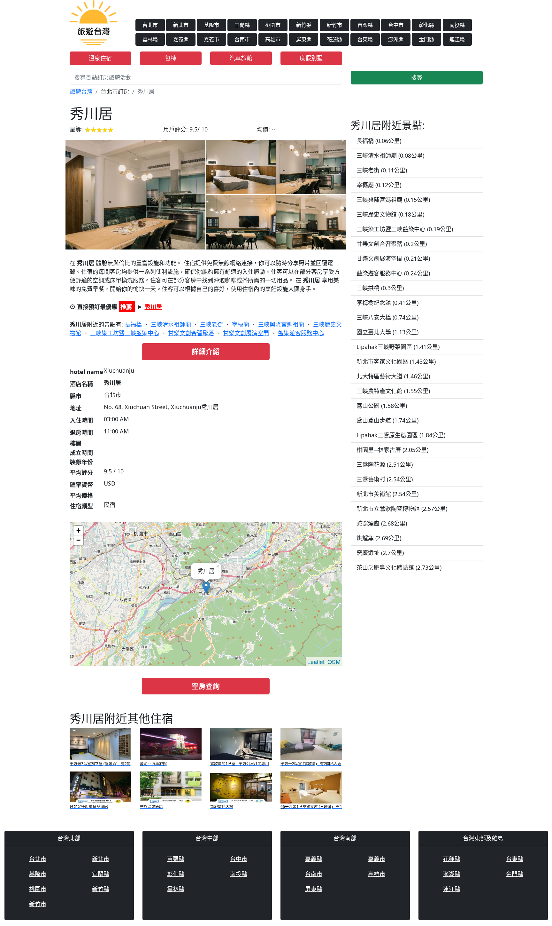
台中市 (395, 24)
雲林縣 (150, 39)
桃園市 (272, 24)
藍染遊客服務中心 (301, 333)
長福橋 (133, 324)
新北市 (180, 24)
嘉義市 (211, 39)
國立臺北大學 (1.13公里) (387, 332)
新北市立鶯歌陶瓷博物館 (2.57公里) (401, 508)
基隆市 (211, 24)
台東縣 (365, 39)
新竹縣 (303, 24)
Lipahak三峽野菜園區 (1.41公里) (398, 347)
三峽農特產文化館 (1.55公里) (393, 391)
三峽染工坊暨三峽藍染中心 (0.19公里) (404, 229)
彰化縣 (426, 24)
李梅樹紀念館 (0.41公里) (387, 302)
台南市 (242, 39)
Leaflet (316, 661)
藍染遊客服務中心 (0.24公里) (393, 273)
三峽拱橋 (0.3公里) (380, 288)
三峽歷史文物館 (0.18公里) (390, 214)
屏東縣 (303, 39)
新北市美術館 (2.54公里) (387, 494)
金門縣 (426, 39)
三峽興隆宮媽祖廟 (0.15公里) (393, 199)
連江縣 (457, 39)
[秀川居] (135, 194)
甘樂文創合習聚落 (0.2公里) (391, 244)
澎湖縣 (395, 39)
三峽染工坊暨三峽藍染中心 (124, 333)
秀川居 (153, 307)
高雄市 (272, 39)
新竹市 (334, 24)
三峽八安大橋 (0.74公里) (387, 317)
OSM (334, 661)
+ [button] (78, 530)
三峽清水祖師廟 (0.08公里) (390, 155)
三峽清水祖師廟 (171, 324)
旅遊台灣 (81, 91)
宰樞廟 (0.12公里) (378, 185)
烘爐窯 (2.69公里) (378, 538)
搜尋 (416, 77)
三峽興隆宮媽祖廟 (281, 324)
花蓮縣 (334, 39)
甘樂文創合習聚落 (191, 333)
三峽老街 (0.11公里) (381, 170)
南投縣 (457, 24)
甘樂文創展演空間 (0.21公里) (393, 258)
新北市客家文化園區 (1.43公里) (396, 361)
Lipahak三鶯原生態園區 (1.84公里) (400, 435)
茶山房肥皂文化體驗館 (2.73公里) (398, 567)
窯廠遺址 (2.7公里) (380, 553)
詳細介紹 (206, 351)
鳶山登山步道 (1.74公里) (387, 420)
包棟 (170, 58)
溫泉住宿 (100, 58)
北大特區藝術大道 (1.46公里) (393, 376)
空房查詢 (206, 686)
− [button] (78, 540)
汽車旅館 (240, 58)
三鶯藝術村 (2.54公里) (384, 479)
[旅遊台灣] (94, 22)
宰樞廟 (240, 324)
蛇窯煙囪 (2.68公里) (381, 523)
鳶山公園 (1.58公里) (381, 405)
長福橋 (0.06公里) (378, 141)
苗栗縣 (365, 24)
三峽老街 (211, 324)
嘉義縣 (180, 39)
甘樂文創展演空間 (246, 333)
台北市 (150, 24)
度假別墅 (311, 58)
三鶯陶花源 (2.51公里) (384, 464)
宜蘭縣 (242, 24)
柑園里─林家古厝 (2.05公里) (392, 450)
